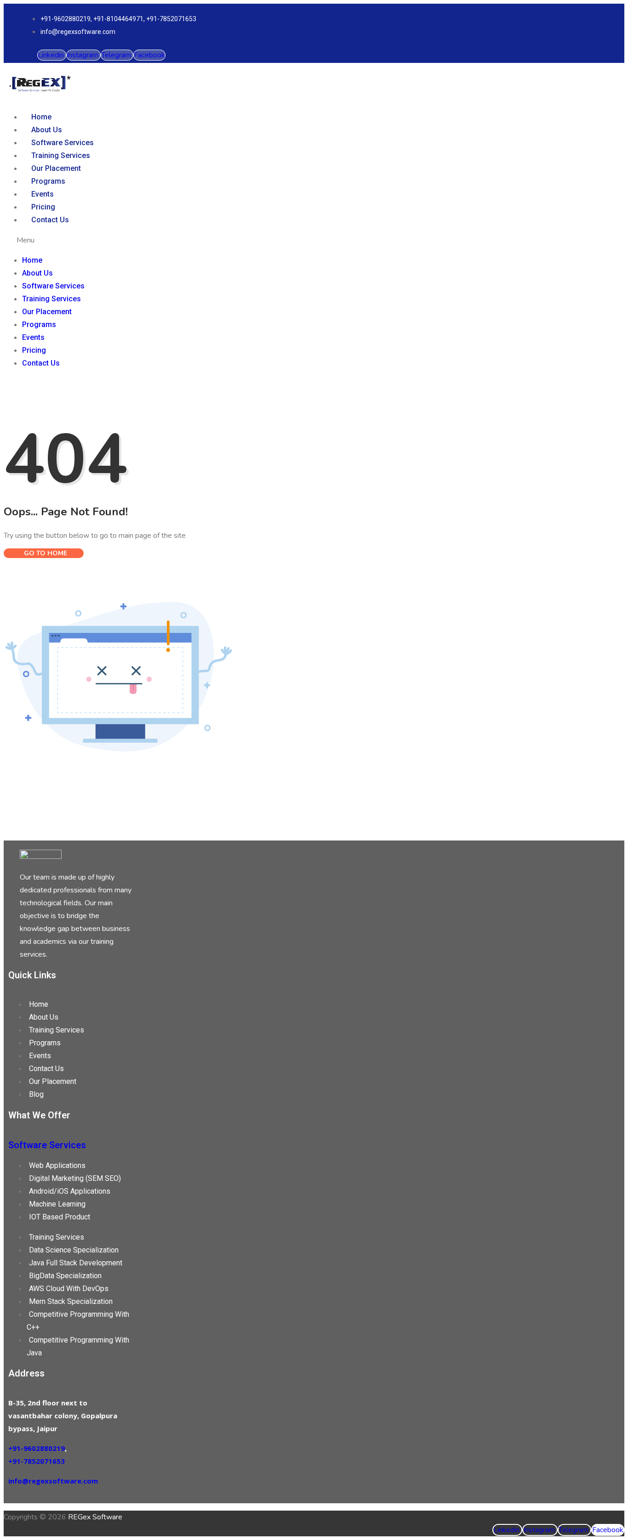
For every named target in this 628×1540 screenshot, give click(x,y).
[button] (269, 240)
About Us (46, 129)
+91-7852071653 (36, 1461)
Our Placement (56, 168)
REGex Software (95, 1517)
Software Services (62, 142)
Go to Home (44, 553)
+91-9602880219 (36, 1448)
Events (42, 194)
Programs (48, 181)
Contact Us (50, 219)
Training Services (60, 155)
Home (41, 117)
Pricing (43, 207)
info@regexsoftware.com (53, 1480)
